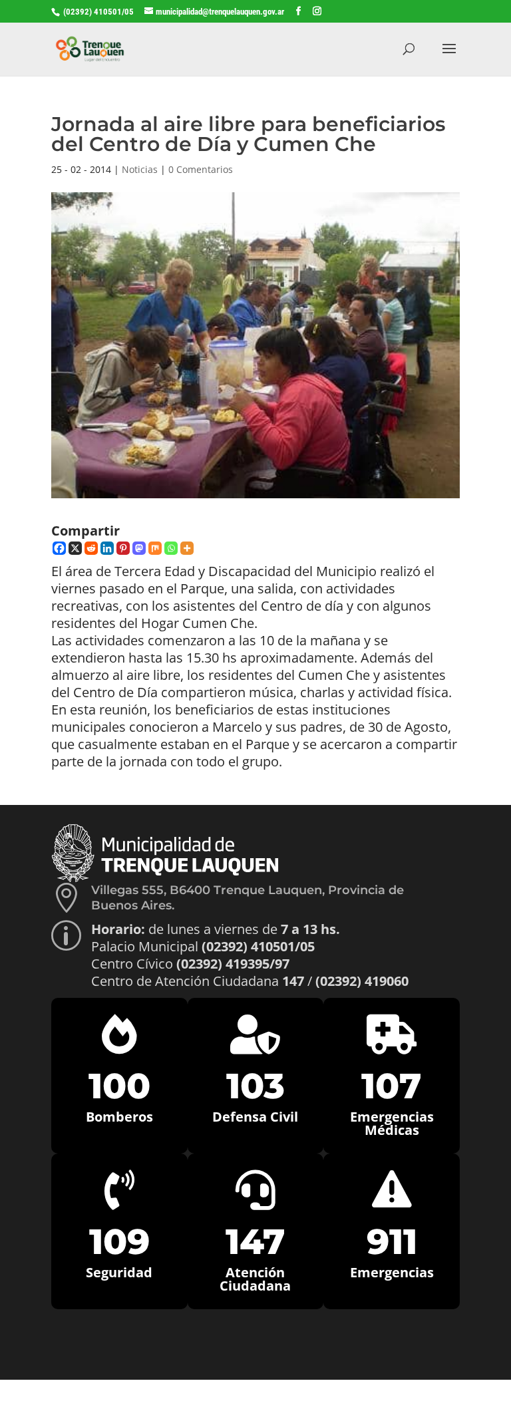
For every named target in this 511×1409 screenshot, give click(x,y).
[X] (75, 548)
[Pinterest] (123, 548)
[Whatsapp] (171, 548)
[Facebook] (59, 548)
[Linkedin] (107, 548)
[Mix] (155, 548)
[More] (187, 548)
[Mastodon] (139, 548)
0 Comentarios (200, 169)
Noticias (140, 169)
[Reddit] (91, 548)
